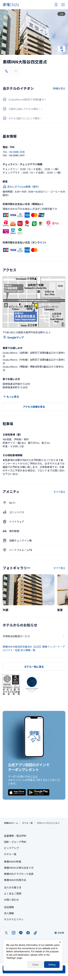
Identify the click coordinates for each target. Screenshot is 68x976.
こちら (34, 776)
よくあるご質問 (12, 893)
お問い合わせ (11, 899)
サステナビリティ (14, 919)
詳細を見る (59, 88)
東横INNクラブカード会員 (19, 873)
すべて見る (59, 491)
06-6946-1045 (17, 152)
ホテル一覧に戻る (34, 666)
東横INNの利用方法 (15, 880)
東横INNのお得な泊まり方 (19, 867)
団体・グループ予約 (15, 842)
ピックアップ (11, 848)
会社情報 (9, 907)
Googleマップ (15, 337)
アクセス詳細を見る (34, 406)
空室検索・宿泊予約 (15, 835)
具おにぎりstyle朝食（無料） (23, 186)
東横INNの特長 (12, 861)
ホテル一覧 (27, 823)
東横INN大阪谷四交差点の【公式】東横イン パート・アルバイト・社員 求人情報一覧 (34, 648)
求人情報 (9, 913)
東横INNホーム (11, 823)
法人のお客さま (12, 887)
